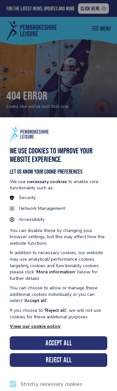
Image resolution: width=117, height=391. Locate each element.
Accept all (59, 343)
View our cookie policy (35, 326)
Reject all (59, 360)
